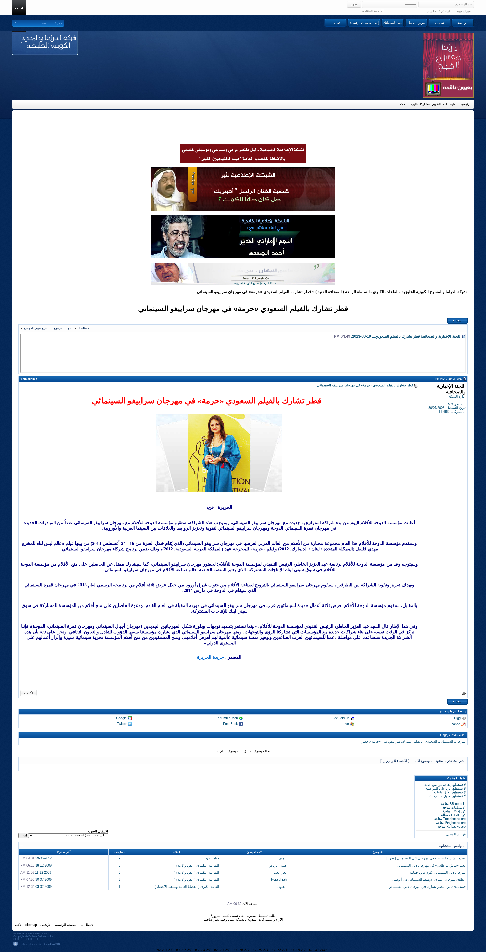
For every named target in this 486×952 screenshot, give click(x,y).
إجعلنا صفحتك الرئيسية (364, 23)
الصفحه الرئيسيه (65, 925)
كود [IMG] (459, 811)
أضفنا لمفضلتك (392, 23)
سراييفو (394, 741)
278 (240, 950)
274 (265, 950)
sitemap (31, 925)
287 (183, 950)
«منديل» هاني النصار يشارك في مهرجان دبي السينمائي (427, 887)
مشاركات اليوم (420, 104)
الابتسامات (458, 807)
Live (346, 724)
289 (177, 950)
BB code (456, 804)
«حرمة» (375, 741)
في (385, 741)
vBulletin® (34, 933)
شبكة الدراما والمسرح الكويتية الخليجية (434, 292)
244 (322, 950)
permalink (27, 378)
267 (310, 950)
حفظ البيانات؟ (371, 11)
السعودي (431, 741)
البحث (404, 104)
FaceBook (230, 724)
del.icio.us (341, 718)
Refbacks (453, 826)
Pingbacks (452, 823)
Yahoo (455, 724)
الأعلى (18, 925)
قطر (365, 741)
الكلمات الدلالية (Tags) (453, 735)
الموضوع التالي (230, 751)
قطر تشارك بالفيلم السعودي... (396, 336)
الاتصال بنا (87, 925)
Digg (457, 718)
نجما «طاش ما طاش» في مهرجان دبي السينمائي (431, 865)
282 (215, 950)
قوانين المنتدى (456, 834)
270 (291, 950)
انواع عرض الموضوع (35, 328)
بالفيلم (418, 741)
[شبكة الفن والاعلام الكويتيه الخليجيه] (243, 210)
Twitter (122, 724)
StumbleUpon (228, 718)
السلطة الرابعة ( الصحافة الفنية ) (342, 292)
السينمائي (446, 741)
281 (221, 950)
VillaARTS (54, 944)
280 (227, 950)
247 (316, 950)
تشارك (407, 741)
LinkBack (83, 328)
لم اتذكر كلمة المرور (438, 11)
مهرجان (460, 741)
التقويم (436, 104)
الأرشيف (45, 925)
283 (208, 950)
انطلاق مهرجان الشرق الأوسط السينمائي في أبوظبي (429, 879)
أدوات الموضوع (62, 328)
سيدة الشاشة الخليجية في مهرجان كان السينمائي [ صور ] (426, 858)
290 (170, 950)
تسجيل (439, 23)
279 (234, 950)
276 (253, 950)
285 (196, 950)
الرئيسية (462, 23)
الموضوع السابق (255, 751)
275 (259, 950)
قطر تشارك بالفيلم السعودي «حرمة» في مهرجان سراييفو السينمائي (243, 308)
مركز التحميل (416, 23)
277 (246, 950)
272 (278, 950)
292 (158, 950)
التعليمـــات (450, 104)
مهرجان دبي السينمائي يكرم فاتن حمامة (438, 872)
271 (284, 950)
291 (164, 950)
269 (297, 950)
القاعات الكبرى (385, 292)
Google (121, 718)
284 (202, 950)
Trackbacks (451, 819)
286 (189, 950)
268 (303, 950)
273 (272, 950)
